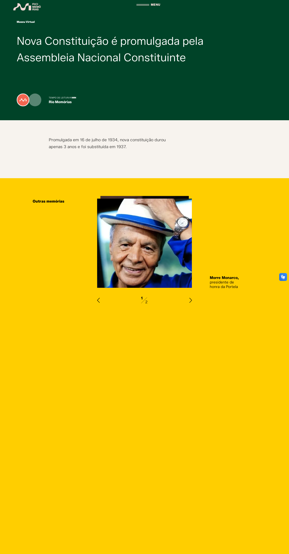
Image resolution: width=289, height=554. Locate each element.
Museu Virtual (26, 21)
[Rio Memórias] (27, 7)
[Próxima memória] (190, 300)
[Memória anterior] (98, 300)
